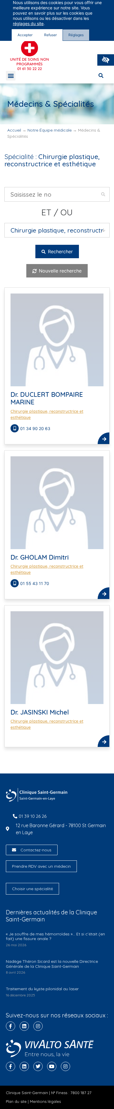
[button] (105, 60)
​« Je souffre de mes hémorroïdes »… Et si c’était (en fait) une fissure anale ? (55, 936)
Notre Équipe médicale (49, 130)
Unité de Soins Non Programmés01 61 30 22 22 (29, 64)
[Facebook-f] (10, 1026)
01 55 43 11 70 (35, 583)
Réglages (76, 35)
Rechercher (59, 251)
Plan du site (16, 1101)
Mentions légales (45, 1101)
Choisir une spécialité (32, 888)
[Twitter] (38, 1066)
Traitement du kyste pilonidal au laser (42, 988)
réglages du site (28, 23)
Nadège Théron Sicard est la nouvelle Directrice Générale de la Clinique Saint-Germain (52, 964)
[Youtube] (51, 1066)
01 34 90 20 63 (35, 428)
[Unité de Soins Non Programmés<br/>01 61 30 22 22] (29, 48)
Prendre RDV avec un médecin (41, 866)
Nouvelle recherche (59, 271)
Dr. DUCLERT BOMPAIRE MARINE (47, 398)
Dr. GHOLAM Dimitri (40, 557)
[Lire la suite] (103, 438)
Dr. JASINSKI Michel (40, 712)
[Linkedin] (24, 1026)
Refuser (50, 35)
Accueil (14, 130)
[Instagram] (38, 1026)
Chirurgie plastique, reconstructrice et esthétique (47, 414)
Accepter (25, 35)
